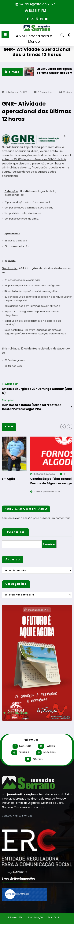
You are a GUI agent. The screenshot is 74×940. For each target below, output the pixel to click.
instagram (49, 752)
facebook (25, 746)
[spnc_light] (69, 35)
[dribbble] (37, 18)
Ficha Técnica (54, 917)
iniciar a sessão (22, 518)
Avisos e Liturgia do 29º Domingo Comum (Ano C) (37, 391)
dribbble (24, 752)
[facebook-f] (28, 18)
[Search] (62, 35)
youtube (38, 758)
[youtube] (46, 18)
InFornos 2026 (15, 917)
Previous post (10, 384)
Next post (8, 400)
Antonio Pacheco (16, 474)
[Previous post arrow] (71, 388)
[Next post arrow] (71, 407)
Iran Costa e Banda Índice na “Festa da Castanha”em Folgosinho (31, 407)
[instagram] (41, 18)
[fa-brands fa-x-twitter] (32, 18)
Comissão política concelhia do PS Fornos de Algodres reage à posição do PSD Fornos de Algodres (32, 481)
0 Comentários (45, 92)
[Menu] (5, 34)
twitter (50, 746)
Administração (35, 917)
